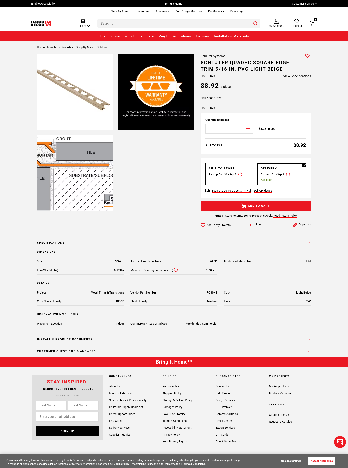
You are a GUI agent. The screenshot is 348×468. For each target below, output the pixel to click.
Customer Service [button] (303, 3)
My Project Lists (279, 386)
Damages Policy (172, 407)
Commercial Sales (227, 414)
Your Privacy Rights (175, 441)
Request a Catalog (280, 421)
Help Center (223, 393)
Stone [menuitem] (115, 36)
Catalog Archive (279, 414)
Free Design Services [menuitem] (189, 11)
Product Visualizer (280, 393)
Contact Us (223, 386)
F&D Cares (115, 420)
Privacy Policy (171, 434)
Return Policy (171, 386)
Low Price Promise (174, 414)
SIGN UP (67, 431)
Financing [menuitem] (236, 11)
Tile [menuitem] (102, 36)
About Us (115, 386)
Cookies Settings (291, 460)
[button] (83, 23)
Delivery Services (119, 427)
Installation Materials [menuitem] (231, 36)
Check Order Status (228, 441)
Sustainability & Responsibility (127, 400)
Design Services (225, 400)
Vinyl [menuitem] (163, 36)
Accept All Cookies (322, 460)
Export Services (225, 427)
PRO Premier (224, 407)
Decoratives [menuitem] (181, 36)
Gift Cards (222, 434)
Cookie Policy (121, 463)
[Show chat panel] (340, 442)
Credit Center (224, 420)
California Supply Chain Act (126, 407)
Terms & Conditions (175, 420)
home (41, 47)
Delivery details (263, 190)
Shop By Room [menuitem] (120, 11)
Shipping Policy (172, 393)
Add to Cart (259, 205)
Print (259, 224)
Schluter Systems (213, 56)
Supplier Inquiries (119, 434)
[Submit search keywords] (255, 23)
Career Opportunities (122, 414)
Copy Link (305, 224)
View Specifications (297, 76)
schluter (102, 47)
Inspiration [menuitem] (143, 11)
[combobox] (178, 23)
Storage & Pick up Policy (178, 400)
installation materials (60, 47)
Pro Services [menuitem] (216, 11)
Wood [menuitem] (129, 36)
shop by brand (85, 47)
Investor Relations (120, 393)
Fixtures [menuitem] (202, 36)
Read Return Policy (285, 215)
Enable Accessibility (43, 3)
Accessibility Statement (177, 427)
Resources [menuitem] (162, 11)
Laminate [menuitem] (146, 36)
